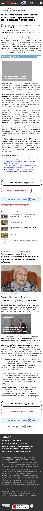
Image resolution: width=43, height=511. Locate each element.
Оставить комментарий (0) (16, 190)
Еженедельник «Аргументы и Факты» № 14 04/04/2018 (20, 32)
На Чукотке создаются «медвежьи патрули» (23, 240)
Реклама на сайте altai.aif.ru (14, 444)
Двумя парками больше (17, 234)
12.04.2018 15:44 (6, 8)
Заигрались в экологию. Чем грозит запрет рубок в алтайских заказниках (23, 228)
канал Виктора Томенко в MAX (12, 293)
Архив (12, 30)
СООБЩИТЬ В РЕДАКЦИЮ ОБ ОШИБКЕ (17, 451)
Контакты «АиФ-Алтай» (12, 441)
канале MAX (35, 311)
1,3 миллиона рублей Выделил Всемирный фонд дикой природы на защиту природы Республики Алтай (21, 161)
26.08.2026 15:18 (6, 252)
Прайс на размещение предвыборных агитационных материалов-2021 (18, 447)
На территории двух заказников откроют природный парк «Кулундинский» (22, 215)
